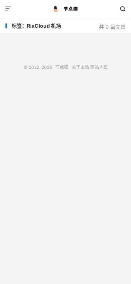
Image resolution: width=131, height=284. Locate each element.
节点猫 (65, 9)
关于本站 (80, 67)
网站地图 (99, 67)
